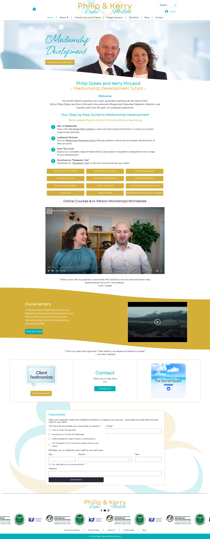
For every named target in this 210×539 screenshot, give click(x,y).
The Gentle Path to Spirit (81, 129)
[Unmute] (52, 270)
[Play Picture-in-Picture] (157, 270)
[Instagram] (108, 510)
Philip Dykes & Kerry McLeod (108, 536)
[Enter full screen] (161, 270)
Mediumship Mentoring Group (80, 140)
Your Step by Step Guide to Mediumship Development (105, 114)
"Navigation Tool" (80, 163)
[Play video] (157, 322)
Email (110, 426)
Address (53, 468)
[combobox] (105, 459)
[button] (34, 8)
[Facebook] (101, 510)
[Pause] (48, 270)
